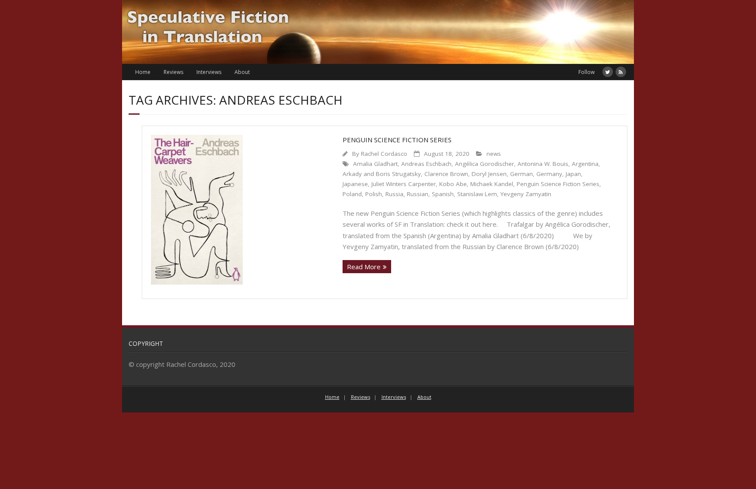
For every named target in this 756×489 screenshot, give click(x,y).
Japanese (355, 184)
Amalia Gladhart (375, 164)
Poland (352, 194)
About (242, 72)
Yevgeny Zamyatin (525, 194)
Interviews (208, 72)
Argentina (585, 164)
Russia (394, 194)
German (521, 174)
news (493, 154)
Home (142, 72)
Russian (417, 194)
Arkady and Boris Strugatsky (382, 174)
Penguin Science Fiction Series (397, 139)
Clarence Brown (446, 174)
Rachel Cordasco (384, 154)
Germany (549, 174)
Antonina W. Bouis (543, 164)
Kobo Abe (453, 184)
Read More (364, 266)
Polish (373, 194)
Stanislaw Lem (477, 194)
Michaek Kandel (491, 184)
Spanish (443, 194)
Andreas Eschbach (426, 164)
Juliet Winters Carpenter (403, 184)
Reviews (173, 72)
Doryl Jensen (489, 174)
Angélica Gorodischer (484, 164)
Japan (573, 174)
